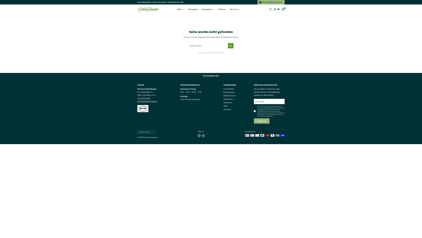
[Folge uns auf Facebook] (199, 135)
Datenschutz (228, 99)
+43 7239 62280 (143, 98)
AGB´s (225, 106)
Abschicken (261, 121)
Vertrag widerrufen (211, 75)
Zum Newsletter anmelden (273, 2)
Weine (179, 9)
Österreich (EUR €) (144, 132)
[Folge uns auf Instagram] (203, 135)
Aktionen (222, 9)
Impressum (227, 102)
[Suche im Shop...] (231, 45)
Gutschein (227, 109)
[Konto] (275, 9)
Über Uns (233, 9)
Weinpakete (193, 9)
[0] (282, 9)
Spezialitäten (207, 9)
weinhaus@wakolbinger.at (147, 101)
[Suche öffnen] (270, 9)
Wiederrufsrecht (229, 96)
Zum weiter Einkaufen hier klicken (211, 53)
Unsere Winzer (229, 89)
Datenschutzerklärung (263, 113)
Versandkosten (229, 92)
